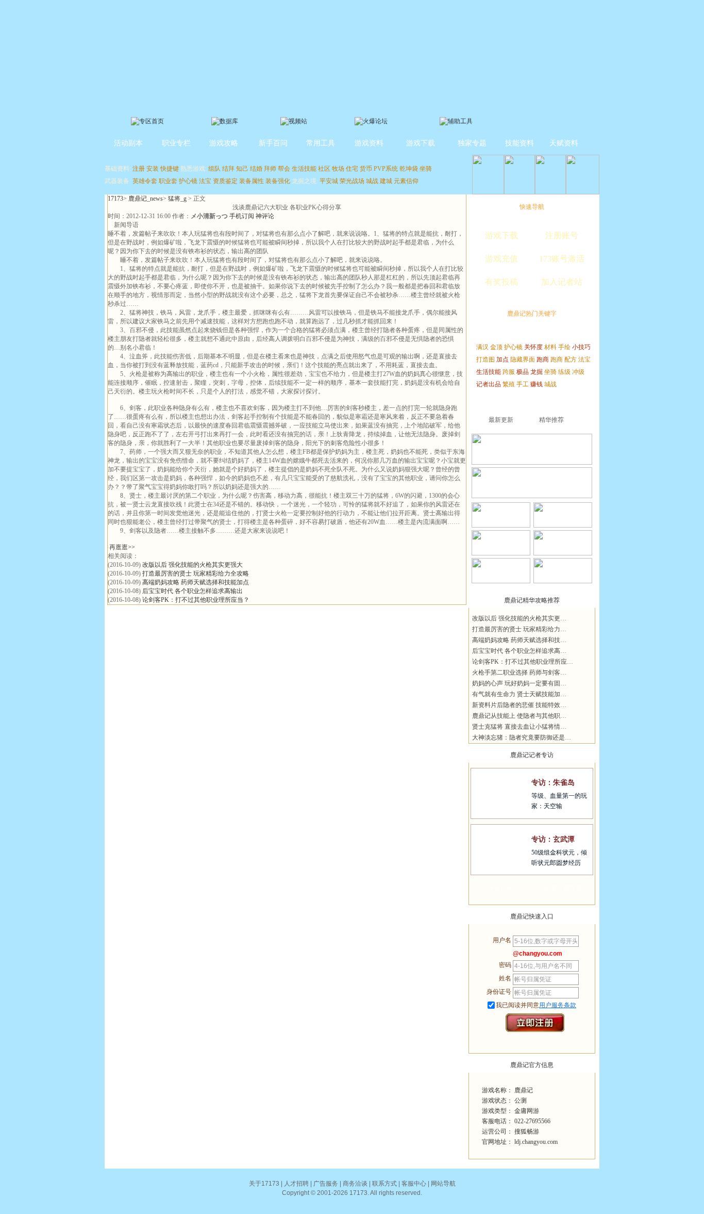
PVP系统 (386, 168)
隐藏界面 (522, 359)
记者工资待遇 (562, 888)
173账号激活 (561, 258)
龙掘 (536, 371)
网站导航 (443, 1183)
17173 (115, 198)
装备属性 (251, 181)
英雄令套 (144, 181)
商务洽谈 (355, 1183)
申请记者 (500, 888)
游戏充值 (501, 258)
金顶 (496, 347)
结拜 (228, 168)
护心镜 (188, 181)
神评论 (265, 216)
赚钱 (536, 384)
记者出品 (488, 384)
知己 (242, 168)
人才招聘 (296, 1183)
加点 (502, 359)
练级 (564, 371)
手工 (522, 384)
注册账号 (561, 235)
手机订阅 (241, 216)
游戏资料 (369, 143)
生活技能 (304, 168)
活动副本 (128, 143)
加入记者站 (561, 281)
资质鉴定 (225, 181)
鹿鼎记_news (145, 198)
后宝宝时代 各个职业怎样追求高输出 (192, 591)
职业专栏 (176, 143)
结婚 (256, 168)
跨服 (508, 371)
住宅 (352, 168)
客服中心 (413, 1183)
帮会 (284, 168)
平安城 (329, 181)
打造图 (485, 359)
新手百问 (273, 143)
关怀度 (533, 347)
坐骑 (426, 168)
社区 (324, 168)
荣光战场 (352, 181)
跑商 (543, 359)
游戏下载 (420, 143)
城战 (372, 181)
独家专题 (472, 143)
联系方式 (384, 1183)
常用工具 (320, 143)
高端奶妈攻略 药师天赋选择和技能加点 (195, 582)
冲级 (578, 371)
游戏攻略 (223, 143)
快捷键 (169, 168)
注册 (138, 168)
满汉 (482, 347)
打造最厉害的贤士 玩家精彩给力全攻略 (195, 573)
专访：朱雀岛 (553, 782)
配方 (570, 359)
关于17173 (264, 1183)
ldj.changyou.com (536, 1141)
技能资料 (519, 143)
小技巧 (581, 347)
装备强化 (277, 181)
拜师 (270, 168)
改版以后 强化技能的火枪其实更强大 (192, 564)
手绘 (564, 347)
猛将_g (177, 198)
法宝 (205, 181)
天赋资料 (563, 143)
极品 (522, 371)
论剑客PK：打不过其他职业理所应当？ (195, 599)
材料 (550, 347)
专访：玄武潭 (553, 839)
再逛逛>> (122, 547)
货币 (366, 168)
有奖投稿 (501, 281)
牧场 (338, 168)
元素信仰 (406, 181)
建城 (386, 181)
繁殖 (508, 384)
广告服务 (325, 1183)
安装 (152, 168)
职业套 (168, 181)
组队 (214, 168)
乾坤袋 (408, 168)
